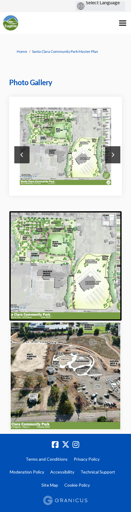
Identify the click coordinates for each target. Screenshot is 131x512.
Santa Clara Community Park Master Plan (65, 51)
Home (22, 51)
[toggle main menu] (122, 23)
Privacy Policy (87, 459)
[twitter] (65, 444)
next (112, 154)
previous (22, 154)
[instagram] (76, 444)
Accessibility (62, 471)
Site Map (49, 485)
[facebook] (55, 444)
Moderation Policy (27, 471)
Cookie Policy (77, 485)
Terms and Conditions (47, 459)
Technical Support (97, 471)
